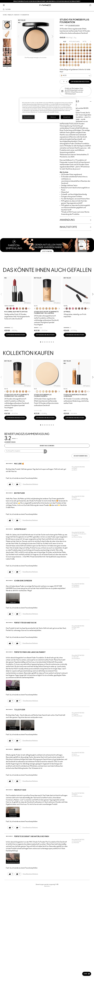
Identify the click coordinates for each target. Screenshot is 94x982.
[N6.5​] (84, 62)
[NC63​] (61, 53)
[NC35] (73, 391)
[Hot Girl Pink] (13, 308)
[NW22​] (84, 53)
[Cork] (79, 308)
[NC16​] (49, 391)
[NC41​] (87, 47)
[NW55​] (61, 59)
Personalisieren (28, 117)
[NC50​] (81, 50)
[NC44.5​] (67, 50)
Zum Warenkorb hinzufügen (80, 81)
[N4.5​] (72, 62)
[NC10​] (40, 391)
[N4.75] (40, 308)
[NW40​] (67, 56)
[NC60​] (90, 50)
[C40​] (61, 62)
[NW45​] (75, 56)
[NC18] (49, 308)
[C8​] (90, 59)
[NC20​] (67, 47)
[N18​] (78, 65)
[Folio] (23, 308)
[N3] (78, 44)
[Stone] (82, 308)
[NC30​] (64, 65)
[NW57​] (64, 59)
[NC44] (76, 391)
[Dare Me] (17, 308)
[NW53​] (90, 56)
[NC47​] (78, 50)
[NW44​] (72, 56)
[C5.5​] (87, 59)
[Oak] (76, 308)
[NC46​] (75, 50)
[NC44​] (64, 50)
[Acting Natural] (20, 308)
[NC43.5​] (61, 50)
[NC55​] (84, 50)
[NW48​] (84, 56)
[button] (13, 598)
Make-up (10, 14)
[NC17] (61, 47)
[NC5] (69, 44)
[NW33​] (61, 56)
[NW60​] (69, 59)
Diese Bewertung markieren (30, 484)
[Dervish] (70, 308)
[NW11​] (67, 65)
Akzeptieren (66, 117)
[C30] (67, 44)
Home (5, 14)
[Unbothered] (10, 308)
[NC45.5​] (72, 50)
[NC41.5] (64, 44)
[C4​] (78, 59)
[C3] (75, 44)
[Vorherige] (5, 308)
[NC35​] (75, 47)
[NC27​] (72, 47)
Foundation (25, 14)
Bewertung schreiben (47, 445)
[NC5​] (37, 391)
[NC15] (87, 44)
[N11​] (69, 65)
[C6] (61, 44)
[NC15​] (46, 391)
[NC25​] (69, 47)
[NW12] (72, 44)
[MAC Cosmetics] (45, 5)
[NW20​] (81, 53)
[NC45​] (69, 50)
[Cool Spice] (85, 308)
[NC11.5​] (61, 65)
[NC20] (56, 308)
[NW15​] (75, 53)
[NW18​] (78, 53)
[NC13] (84, 44)
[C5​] (84, 59)
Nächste (47, 886)
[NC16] (90, 44)
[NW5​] (67, 53)
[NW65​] (72, 59)
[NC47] (70, 391)
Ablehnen (53, 117)
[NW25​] (87, 53)
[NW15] (52, 308)
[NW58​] (67, 59)
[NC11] (90, 62)
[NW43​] (69, 56)
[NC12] (81, 44)
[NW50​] (87, 56)
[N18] (85, 391)
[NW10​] (69, 53)
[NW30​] (90, 53)
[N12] (72, 65)
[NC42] (90, 47)
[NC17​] (52, 391)
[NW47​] (81, 56)
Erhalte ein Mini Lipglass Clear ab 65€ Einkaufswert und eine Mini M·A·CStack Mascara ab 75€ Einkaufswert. (47, 1)
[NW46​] (78, 56)
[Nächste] (29, 308)
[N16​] (75, 65)
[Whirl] (66, 308)
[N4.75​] (75, 62)
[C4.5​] (81, 59)
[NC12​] (43, 391)
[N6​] (81, 62)
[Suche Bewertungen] (45, 451)
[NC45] (66, 391)
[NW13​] (72, 53)
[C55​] (67, 62)
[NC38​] (81, 47)
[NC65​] (64, 53)
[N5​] (78, 62)
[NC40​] (84, 47)
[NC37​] (78, 47)
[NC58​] (87, 50)
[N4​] (69, 62)
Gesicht (16, 14)
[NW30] (82, 391)
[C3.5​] (75, 59)
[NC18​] (64, 47)
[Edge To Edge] (73, 308)
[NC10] (87, 62)
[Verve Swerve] (7, 308)
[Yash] (26, 308)
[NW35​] (64, 56)
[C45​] (64, 62)
